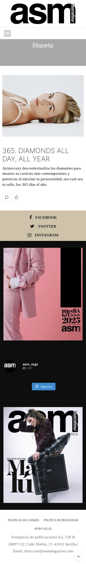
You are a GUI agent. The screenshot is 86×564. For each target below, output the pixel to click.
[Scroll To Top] (78, 556)
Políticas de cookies (23, 520)
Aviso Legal (43, 528)
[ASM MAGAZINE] (43, 13)
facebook (46, 217)
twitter (47, 226)
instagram (46, 235)
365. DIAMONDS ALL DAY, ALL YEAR (35, 154)
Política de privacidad (61, 520)
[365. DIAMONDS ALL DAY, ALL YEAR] (43, 106)
